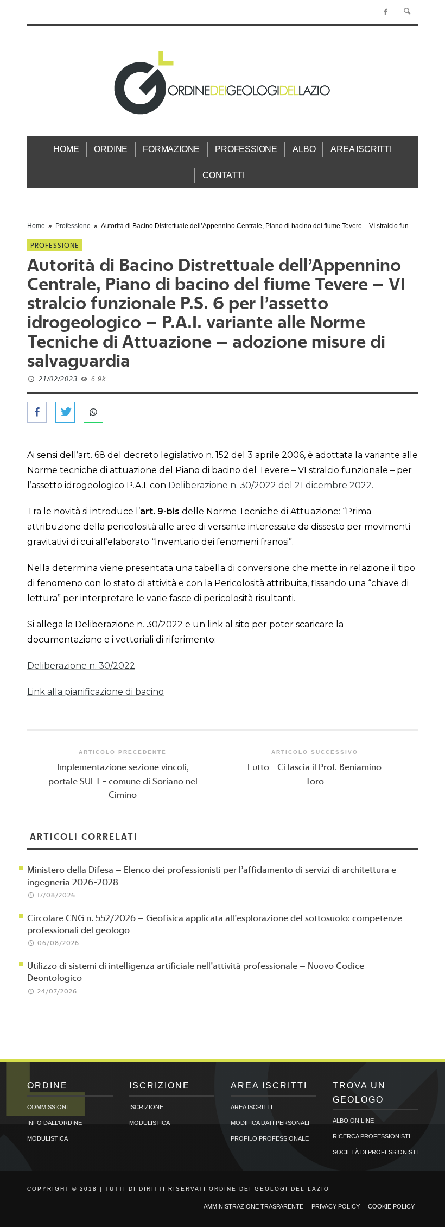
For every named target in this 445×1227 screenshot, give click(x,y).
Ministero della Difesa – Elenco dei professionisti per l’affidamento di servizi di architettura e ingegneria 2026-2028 (211, 875)
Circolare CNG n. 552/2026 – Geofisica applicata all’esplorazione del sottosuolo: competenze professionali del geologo (214, 923)
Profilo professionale (270, 1138)
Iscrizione (146, 1107)
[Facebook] (386, 12)
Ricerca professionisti (371, 1136)
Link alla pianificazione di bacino (95, 692)
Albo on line (353, 1120)
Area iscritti (251, 1107)
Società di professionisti (375, 1152)
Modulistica (47, 1138)
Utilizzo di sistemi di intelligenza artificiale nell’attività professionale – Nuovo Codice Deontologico (195, 971)
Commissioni (47, 1107)
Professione (73, 226)
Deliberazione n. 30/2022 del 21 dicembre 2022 (270, 485)
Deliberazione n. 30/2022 (81, 665)
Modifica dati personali (270, 1122)
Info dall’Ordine (54, 1122)
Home (36, 226)
